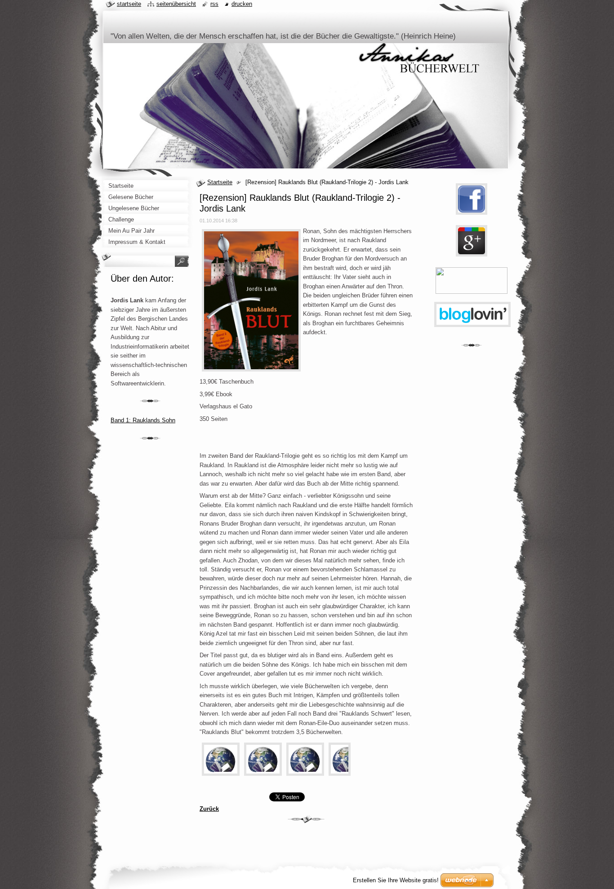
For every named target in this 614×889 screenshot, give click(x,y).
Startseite (219, 182)
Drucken (241, 3)
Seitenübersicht (176, 3)
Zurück (209, 808)
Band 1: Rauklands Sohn (143, 420)
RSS (214, 3)
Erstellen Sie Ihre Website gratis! (396, 880)
